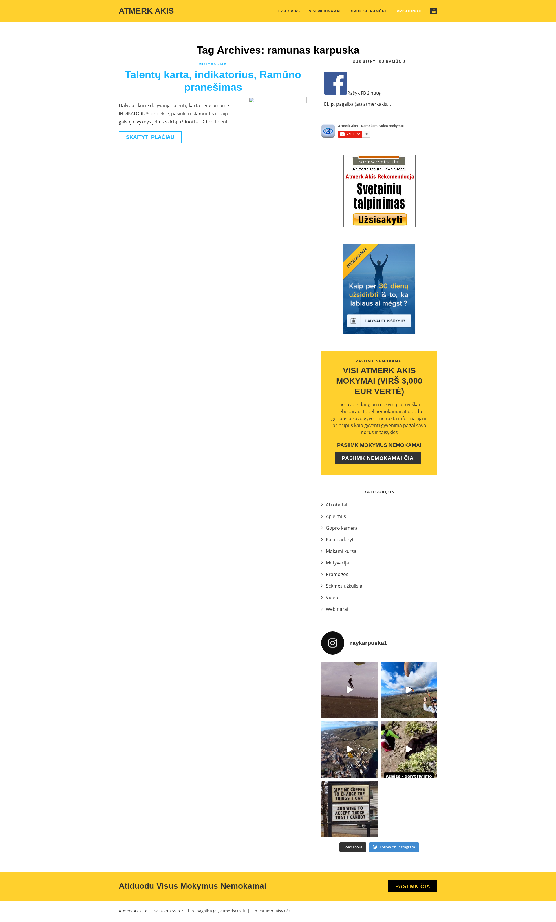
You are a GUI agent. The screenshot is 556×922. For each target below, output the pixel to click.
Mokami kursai (342, 551)
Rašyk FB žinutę (364, 93)
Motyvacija (213, 64)
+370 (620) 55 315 (167, 911)
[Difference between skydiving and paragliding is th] (349, 690)
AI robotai (336, 505)
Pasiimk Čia (412, 886)
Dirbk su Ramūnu (369, 11)
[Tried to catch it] (349, 749)
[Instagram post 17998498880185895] (349, 809)
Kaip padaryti (340, 539)
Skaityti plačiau (150, 137)
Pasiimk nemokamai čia (378, 458)
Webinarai (337, 609)
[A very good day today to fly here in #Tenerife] (409, 690)
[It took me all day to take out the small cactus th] (409, 749)
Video (332, 597)
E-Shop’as (289, 11)
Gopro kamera (342, 528)
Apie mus (336, 516)
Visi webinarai (325, 11)
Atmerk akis (146, 10)
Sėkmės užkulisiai (344, 586)
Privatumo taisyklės (272, 911)
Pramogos (337, 574)
